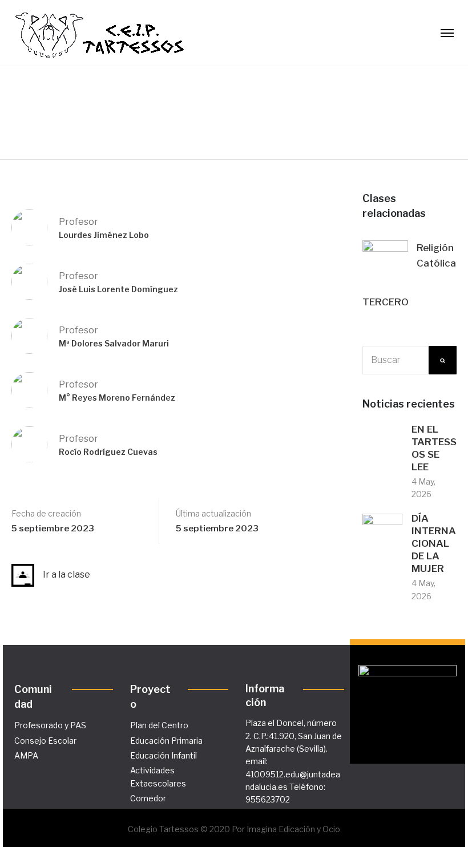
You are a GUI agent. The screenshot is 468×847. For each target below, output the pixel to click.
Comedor (148, 798)
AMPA (26, 755)
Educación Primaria (166, 740)
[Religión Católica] (385, 262)
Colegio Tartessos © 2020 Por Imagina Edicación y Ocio (234, 829)
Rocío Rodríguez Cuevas (108, 452)
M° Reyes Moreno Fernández (117, 397)
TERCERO (385, 302)
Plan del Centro (159, 725)
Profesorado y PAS (50, 725)
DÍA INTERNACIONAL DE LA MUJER (433, 543)
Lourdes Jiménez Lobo (104, 235)
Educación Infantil (163, 755)
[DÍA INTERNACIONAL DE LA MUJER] (382, 533)
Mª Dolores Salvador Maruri (114, 343)
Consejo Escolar (45, 740)
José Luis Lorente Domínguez (118, 289)
